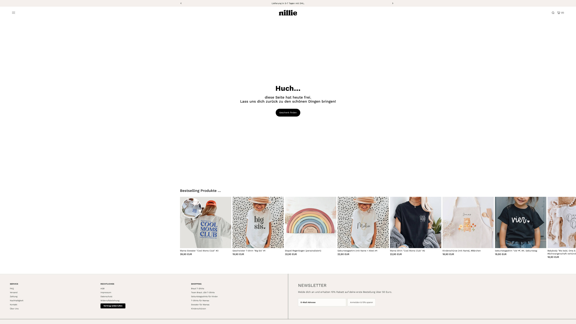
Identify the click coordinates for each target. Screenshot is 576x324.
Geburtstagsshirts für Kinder (204, 296)
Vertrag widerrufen (113, 306)
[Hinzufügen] (226, 243)
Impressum (105, 292)
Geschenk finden (288, 112)
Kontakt (13, 304)
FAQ (12, 288)
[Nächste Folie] (392, 3)
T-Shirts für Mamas (200, 300)
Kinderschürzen (198, 309)
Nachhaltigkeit (16, 300)
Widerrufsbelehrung (109, 300)
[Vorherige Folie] (181, 3)
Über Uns (14, 309)
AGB (102, 288)
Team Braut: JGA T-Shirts (203, 292)
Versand (13, 292)
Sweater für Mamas (200, 304)
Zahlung (13, 296)
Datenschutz (106, 296)
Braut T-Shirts (197, 288)
